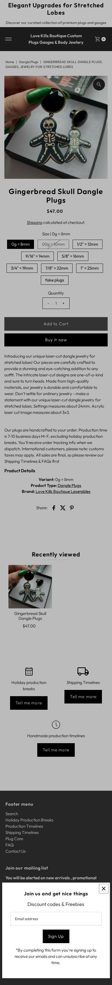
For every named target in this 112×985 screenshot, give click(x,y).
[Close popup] (103, 888)
